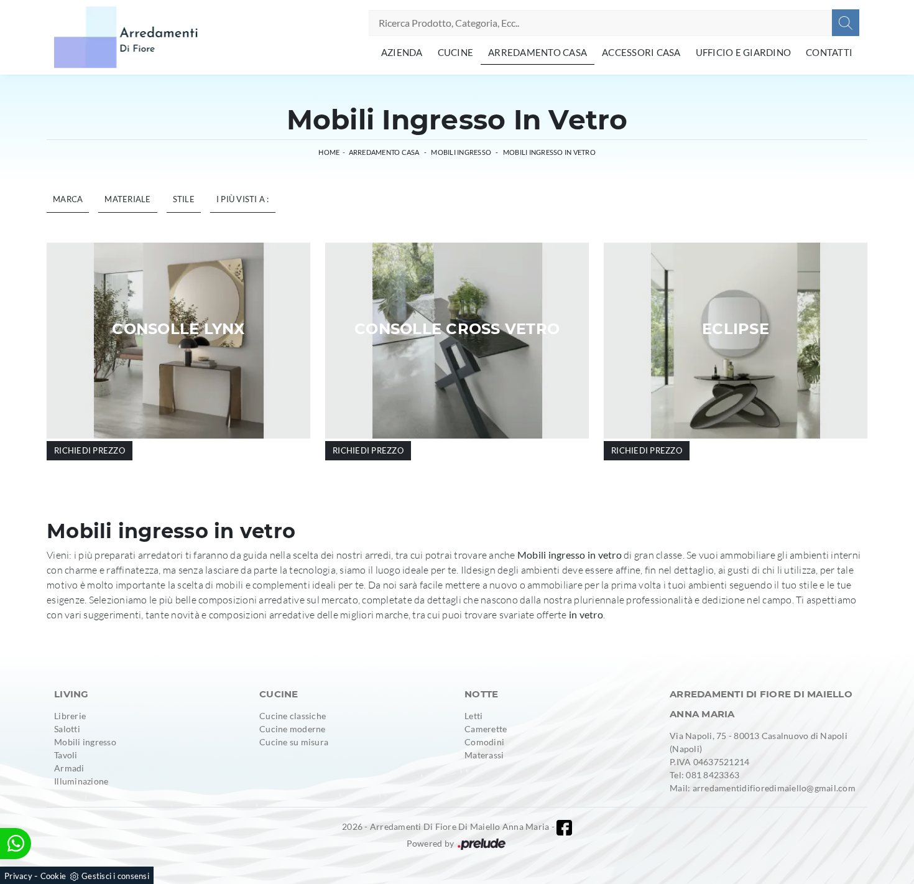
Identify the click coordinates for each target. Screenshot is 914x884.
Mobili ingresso (461, 152)
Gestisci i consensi (115, 876)
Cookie (53, 876)
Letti (473, 715)
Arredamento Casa (537, 52)
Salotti (67, 728)
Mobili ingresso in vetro (549, 152)
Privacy (18, 876)
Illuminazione (81, 781)
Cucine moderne (292, 728)
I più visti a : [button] (242, 199)
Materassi (484, 755)
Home (328, 152)
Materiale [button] (127, 199)
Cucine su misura (293, 742)
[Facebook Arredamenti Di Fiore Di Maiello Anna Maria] (564, 827)
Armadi (69, 768)
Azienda (402, 52)
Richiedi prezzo (89, 450)
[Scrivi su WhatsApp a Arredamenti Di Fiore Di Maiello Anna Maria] (15, 843)
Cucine (456, 52)
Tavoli (66, 755)
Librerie (70, 715)
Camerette (485, 728)
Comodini (484, 742)
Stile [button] (184, 199)
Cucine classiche (292, 715)
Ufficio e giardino (744, 52)
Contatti (829, 52)
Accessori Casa (641, 52)
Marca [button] (68, 199)
